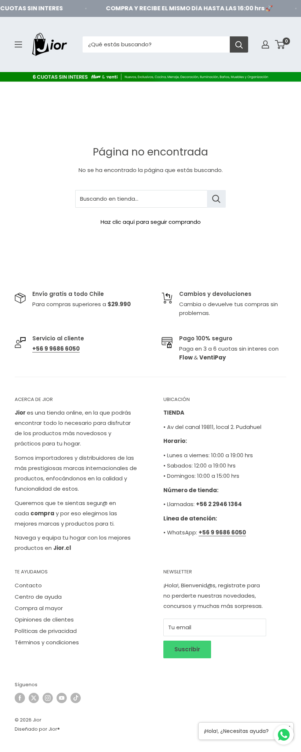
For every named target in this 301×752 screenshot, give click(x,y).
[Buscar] (239, 44)
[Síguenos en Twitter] (34, 698)
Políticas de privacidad (46, 631)
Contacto (28, 585)
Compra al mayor (39, 608)
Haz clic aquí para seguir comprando (151, 222)
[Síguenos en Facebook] (20, 698)
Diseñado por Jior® (37, 729)
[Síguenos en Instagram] (48, 698)
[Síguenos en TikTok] (75, 698)
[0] (280, 44)
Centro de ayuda (38, 597)
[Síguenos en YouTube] (62, 698)
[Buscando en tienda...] (216, 199)
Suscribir (187, 649)
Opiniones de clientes (44, 619)
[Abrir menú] (18, 44)
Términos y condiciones (47, 642)
